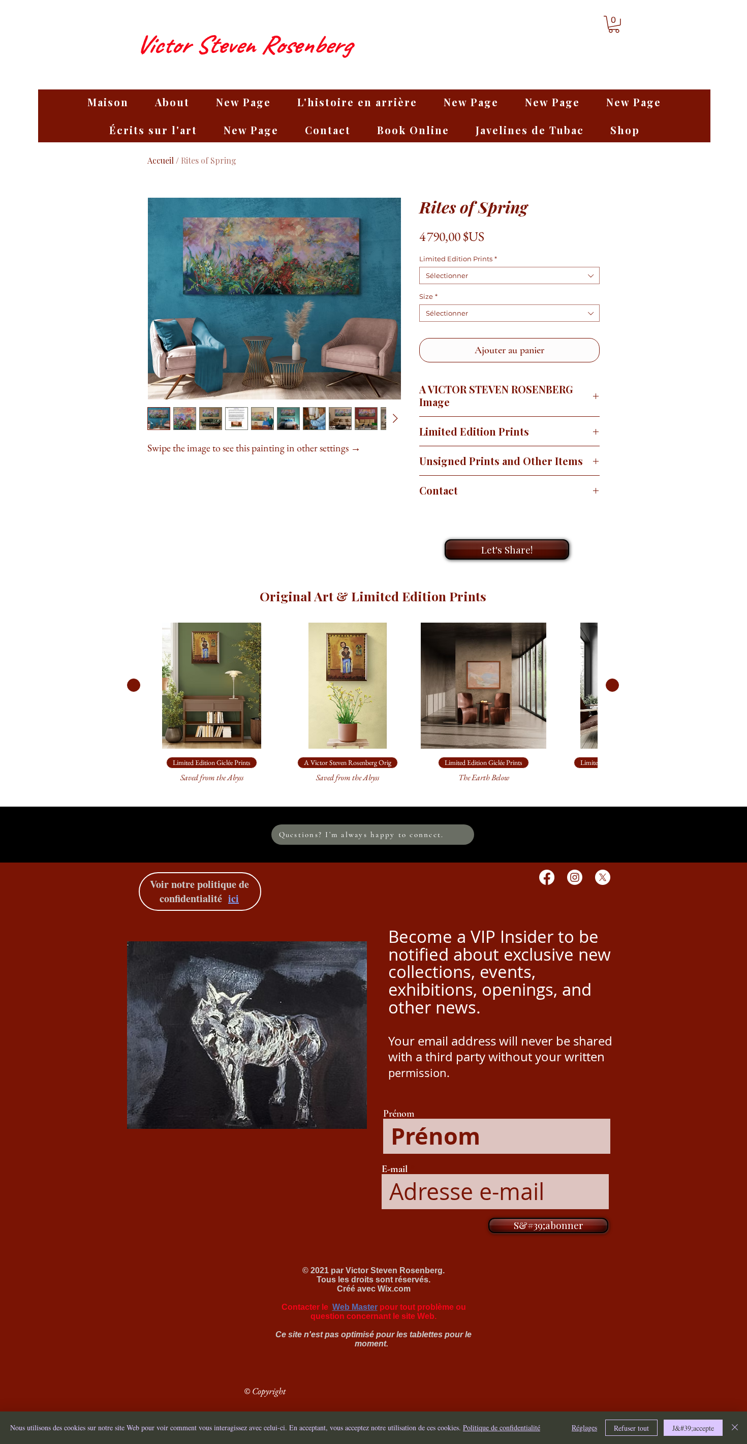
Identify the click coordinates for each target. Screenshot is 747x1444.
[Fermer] (735, 1428)
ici (233, 898)
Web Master (355, 1307)
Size (428, 296)
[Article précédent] (133, 685)
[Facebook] (546, 877)
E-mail (395, 1169)
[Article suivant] (612, 685)
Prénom (398, 1114)
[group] (373, 707)
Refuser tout (631, 1428)
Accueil (160, 160)
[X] (602, 877)
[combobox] (509, 275)
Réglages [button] (584, 1427)
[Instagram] (574, 877)
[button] (614, 24)
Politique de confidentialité (501, 1427)
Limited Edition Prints (458, 259)
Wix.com (394, 1288)
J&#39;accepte (693, 1428)
